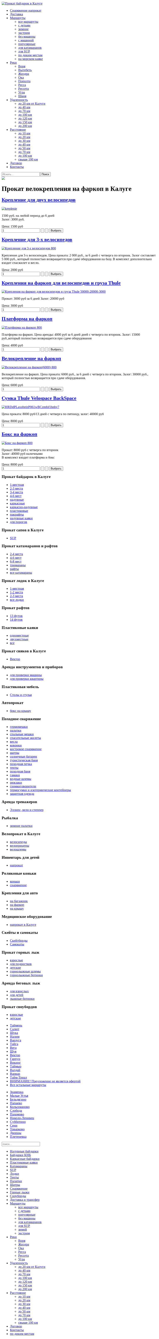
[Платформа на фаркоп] (22, 327)
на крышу (17, 908)
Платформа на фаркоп (27, 318)
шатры (14, 753)
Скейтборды (19, 940)
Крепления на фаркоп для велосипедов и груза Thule (61, 283)
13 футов (16, 616)
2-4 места (16, 554)
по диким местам (30, 55)
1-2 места (16, 592)
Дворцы (15, 1133)
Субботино (18, 1121)
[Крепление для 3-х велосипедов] (29, 248)
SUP (13, 538)
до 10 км (24, 133)
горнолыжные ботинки (26, 975)
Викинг (15, 1062)
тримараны (18, 565)
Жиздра (23, 73)
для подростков (21, 964)
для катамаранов (30, 47)
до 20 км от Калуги (31, 103)
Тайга (14, 1044)
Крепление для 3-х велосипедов (37, 239)
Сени (13, 1125)
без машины (26, 36)
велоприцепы (19, 845)
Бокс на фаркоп (19, 434)
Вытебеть (25, 70)
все (12, 643)
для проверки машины (26, 675)
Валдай (15, 1070)
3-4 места (16, 492)
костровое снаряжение (26, 749)
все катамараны (21, 572)
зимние (23, 29)
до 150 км (25, 122)
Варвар (15, 1074)
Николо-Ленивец (22, 1118)
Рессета (23, 88)
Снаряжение (19, 1188)
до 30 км (24, 141)
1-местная (17, 484)
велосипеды (18, 842)
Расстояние (18, 129)
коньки (15, 881)
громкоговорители (23, 786)
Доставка (16, 14)
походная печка (21, 764)
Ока (21, 77)
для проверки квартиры (26, 678)
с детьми (24, 25)
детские (15, 967)
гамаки (15, 775)
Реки (13, 62)
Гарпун (15, 1059)
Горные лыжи (19, 1192)
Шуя (13, 1051)
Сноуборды (18, 1196)
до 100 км (25, 114)
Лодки (14, 1173)
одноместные (19, 635)
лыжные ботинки (22, 998)
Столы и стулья (21, 695)
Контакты (17, 167)
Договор (16, 163)
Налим (14, 1036)
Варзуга (15, 1040)
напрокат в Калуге (23, 924)
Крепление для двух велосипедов (39, 199)
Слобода (16, 1110)
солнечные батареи (23, 756)
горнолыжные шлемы (25, 971)
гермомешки (19, 726)
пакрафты (17, 514)
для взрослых (19, 991)
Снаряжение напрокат (25, 10)
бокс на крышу (20, 711)
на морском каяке (30, 59)
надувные (17, 499)
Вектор (15, 659)
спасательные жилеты (25, 738)
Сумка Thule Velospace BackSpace (39, 398)
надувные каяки (21, 518)
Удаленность (19, 100)
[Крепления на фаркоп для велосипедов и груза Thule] (54, 291)
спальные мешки (22, 734)
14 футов (16, 619)
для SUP (24, 51)
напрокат (16, 865)
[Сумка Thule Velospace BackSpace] (30, 407)
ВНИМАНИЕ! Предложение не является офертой (45, 1081)
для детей (16, 995)
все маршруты (28, 21)
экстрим (24, 33)
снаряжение (18, 885)
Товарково (17, 1129)
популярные (26, 44)
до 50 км (24, 148)
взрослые (16, 960)
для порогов (18, 522)
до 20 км (24, 137)
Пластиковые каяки (24, 1162)
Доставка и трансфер (25, 1199)
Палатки (16, 1181)
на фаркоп (17, 905)
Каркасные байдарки (25, 1159)
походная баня (20, 771)
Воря (21, 66)
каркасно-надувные (24, 507)
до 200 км (25, 126)
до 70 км (24, 111)
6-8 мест (16, 561)
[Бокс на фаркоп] (17, 443)
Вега (13, 1047)
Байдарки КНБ (20, 1155)
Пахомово (17, 1114)
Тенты (14, 1177)
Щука (14, 1033)
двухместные (19, 639)
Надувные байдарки (24, 1151)
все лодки (17, 599)
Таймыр (15, 1066)
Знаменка (16, 1092)
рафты (14, 569)
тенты (14, 767)
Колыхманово (20, 1107)
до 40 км (24, 107)
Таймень (16, 1025)
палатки (15, 730)
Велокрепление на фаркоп (31, 358)
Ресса (22, 85)
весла (14, 741)
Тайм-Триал (18, 1077)
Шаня (22, 96)
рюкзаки (16, 782)
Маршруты (17, 18)
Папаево (16, 1103)
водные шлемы (20, 779)
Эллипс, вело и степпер (26, 810)
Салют (14, 1029)
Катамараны (18, 1166)
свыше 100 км (28, 159)
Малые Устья (19, 1095)
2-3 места (16, 488)
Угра (21, 92)
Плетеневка (18, 1136)
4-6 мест (16, 496)
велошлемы (18, 849)
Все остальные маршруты (28, 1085)
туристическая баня (24, 760)
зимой (22, 1229)
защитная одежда (22, 793)
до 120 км (25, 118)
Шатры (15, 1185)
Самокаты (17, 944)
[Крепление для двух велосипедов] (9, 208)
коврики (16, 745)
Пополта (24, 81)
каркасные (17, 503)
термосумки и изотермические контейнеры (40, 790)
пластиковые (19, 511)
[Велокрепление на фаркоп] (29, 367)
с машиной (26, 40)
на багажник (19, 901)
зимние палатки (21, 826)
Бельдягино (18, 1099)
